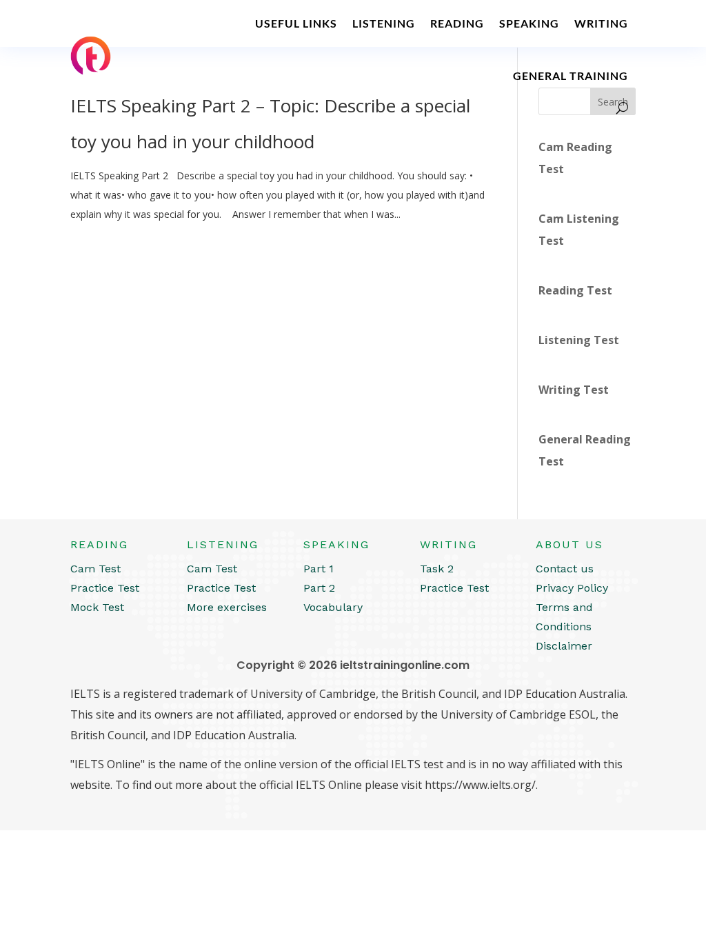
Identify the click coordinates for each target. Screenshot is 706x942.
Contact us (565, 568)
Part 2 (319, 587)
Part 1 (318, 568)
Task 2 (437, 568)
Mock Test (97, 607)
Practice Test (104, 587)
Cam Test (95, 568)
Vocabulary (333, 607)
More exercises (227, 607)
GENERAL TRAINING (570, 75)
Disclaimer (564, 645)
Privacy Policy (572, 587)
